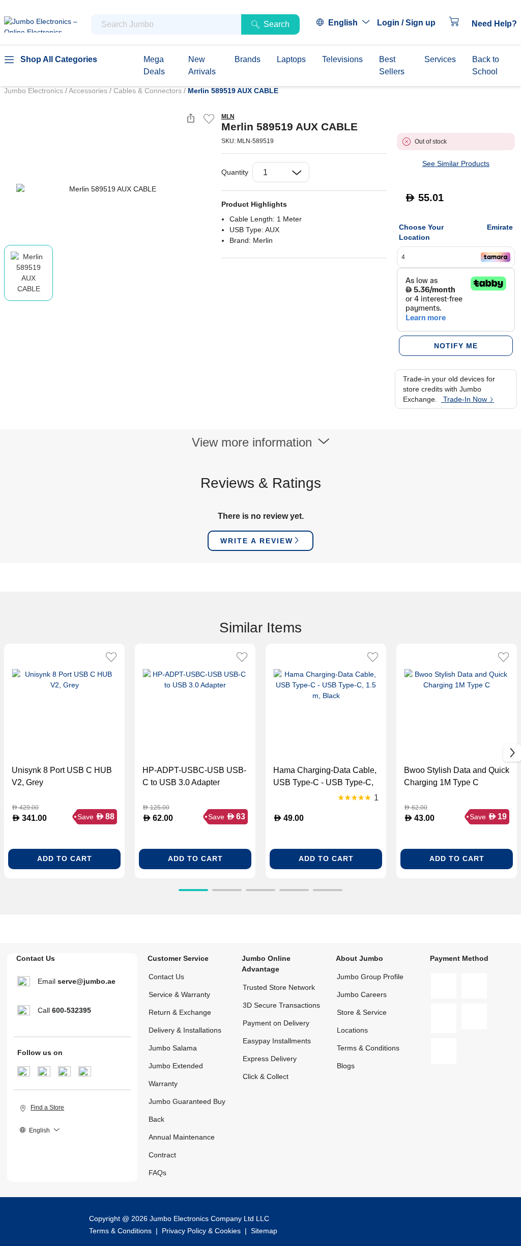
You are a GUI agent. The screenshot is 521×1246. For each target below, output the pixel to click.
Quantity (234, 172)
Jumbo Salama (173, 1048)
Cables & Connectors (148, 91)
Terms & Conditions (368, 1048)
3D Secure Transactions (281, 1005)
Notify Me (456, 346)
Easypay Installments (277, 1041)
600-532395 (71, 1010)
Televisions (342, 59)
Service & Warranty (179, 994)
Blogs (346, 1066)
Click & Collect (265, 1076)
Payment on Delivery (276, 1023)
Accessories (89, 91)
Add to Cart (64, 858)
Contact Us (166, 977)
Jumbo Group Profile (370, 977)
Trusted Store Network (279, 987)
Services (440, 59)
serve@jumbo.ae (86, 981)
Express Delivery (270, 1059)
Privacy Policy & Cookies (201, 1231)
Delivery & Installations (185, 1030)
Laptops (291, 59)
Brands (247, 59)
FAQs (157, 1173)
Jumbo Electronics (34, 91)
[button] (411, 23)
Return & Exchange (180, 1012)
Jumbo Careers (362, 994)
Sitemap (264, 1231)
